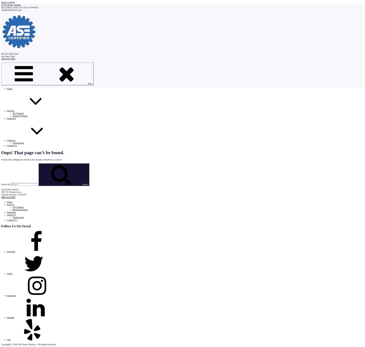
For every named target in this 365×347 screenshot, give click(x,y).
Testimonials (18, 143)
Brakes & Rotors (20, 116)
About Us (11, 140)
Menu (90, 84)
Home (9, 89)
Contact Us (12, 145)
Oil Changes (18, 113)
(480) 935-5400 (8, 59)
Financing (11, 118)
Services (10, 111)
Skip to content (8, 2)
